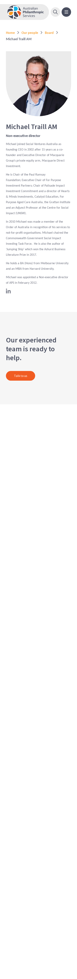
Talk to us (20, 376)
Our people (30, 33)
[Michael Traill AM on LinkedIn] (8, 292)
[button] (55, 12)
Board (49, 33)
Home (10, 33)
